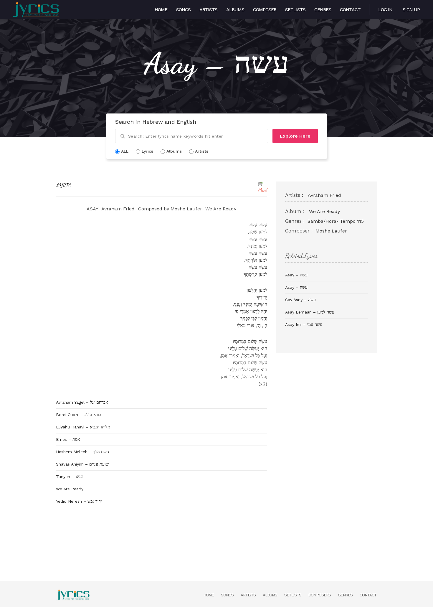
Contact (350, 9)
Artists (208, 9)
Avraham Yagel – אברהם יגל (82, 402)
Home (161, 9)
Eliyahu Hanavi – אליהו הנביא (83, 427)
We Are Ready (69, 488)
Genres (322, 9)
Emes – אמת (68, 439)
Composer (264, 9)
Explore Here (295, 136)
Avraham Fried (324, 195)
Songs (183, 9)
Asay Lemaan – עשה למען (309, 312)
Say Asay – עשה (300, 299)
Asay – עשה (296, 275)
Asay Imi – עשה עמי (303, 324)
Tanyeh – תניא (69, 476)
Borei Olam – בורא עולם (78, 414)
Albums (235, 9)
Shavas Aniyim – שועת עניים (82, 464)
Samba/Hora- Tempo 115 (336, 221)
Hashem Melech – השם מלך (82, 451)
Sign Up (411, 9)
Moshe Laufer (331, 231)
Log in (385, 9)
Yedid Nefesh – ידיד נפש (79, 501)
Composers (319, 595)
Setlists (295, 9)
